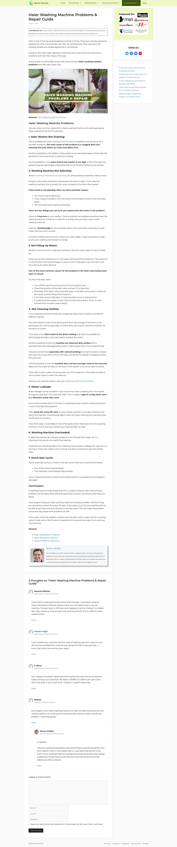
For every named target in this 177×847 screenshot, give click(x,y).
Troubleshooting (130, 3)
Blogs (144, 3)
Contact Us (116, 843)
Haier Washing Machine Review (51, 117)
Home (63, 3)
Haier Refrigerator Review (46, 538)
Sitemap (145, 843)
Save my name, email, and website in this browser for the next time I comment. (67, 824)
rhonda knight (41, 631)
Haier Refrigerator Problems (47, 535)
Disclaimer (125, 843)
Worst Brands (74, 3)
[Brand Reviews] (39, 3)
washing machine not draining (79, 381)
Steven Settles (53, 548)
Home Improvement (110, 3)
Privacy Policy (136, 843)
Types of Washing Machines (46, 541)
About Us (107, 843)
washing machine (69, 141)
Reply (33, 620)
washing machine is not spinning (51, 175)
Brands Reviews (90, 3)
